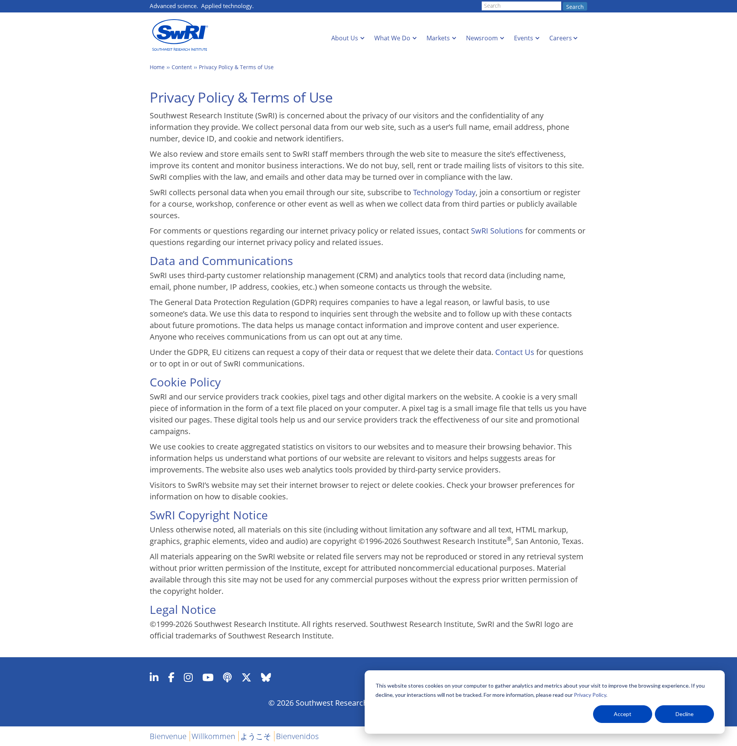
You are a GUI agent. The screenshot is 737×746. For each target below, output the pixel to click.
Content (182, 67)
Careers (560, 38)
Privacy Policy (590, 694)
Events (523, 38)
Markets (438, 38)
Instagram (188, 677)
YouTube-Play (207, 677)
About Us (344, 38)
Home (157, 67)
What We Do (392, 38)
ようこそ (255, 736)
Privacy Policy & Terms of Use (236, 67)
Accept (622, 714)
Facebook (171, 677)
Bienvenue (168, 736)
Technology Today (444, 192)
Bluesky (266, 677)
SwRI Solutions (497, 230)
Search (575, 6)
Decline (685, 714)
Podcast (227, 677)
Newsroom (482, 38)
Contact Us (514, 352)
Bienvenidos (297, 736)
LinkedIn (154, 677)
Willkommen (213, 736)
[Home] (182, 35)
